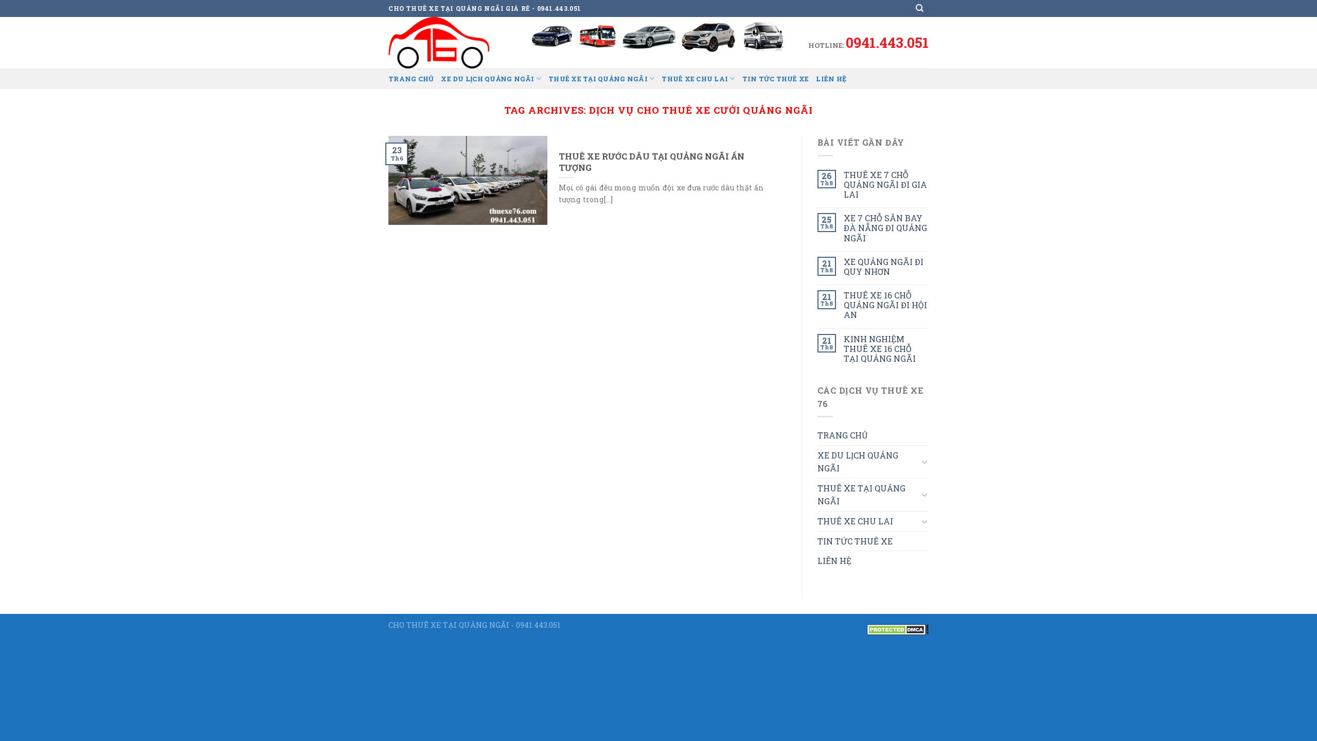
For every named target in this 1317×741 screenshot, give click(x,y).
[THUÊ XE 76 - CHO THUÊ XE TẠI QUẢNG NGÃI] (439, 42)
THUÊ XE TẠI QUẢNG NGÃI (598, 79)
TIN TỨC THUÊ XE (775, 79)
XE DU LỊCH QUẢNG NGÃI (487, 79)
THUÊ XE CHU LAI (695, 79)
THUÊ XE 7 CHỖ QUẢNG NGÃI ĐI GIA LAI (885, 185)
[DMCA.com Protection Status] (898, 628)
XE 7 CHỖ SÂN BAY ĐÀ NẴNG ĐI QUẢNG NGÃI (885, 228)
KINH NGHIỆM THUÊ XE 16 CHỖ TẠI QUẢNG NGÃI (880, 349)
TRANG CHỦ (411, 79)
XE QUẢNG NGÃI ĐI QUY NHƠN (883, 266)
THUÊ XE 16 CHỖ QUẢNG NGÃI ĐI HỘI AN (885, 305)
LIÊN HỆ (831, 79)
